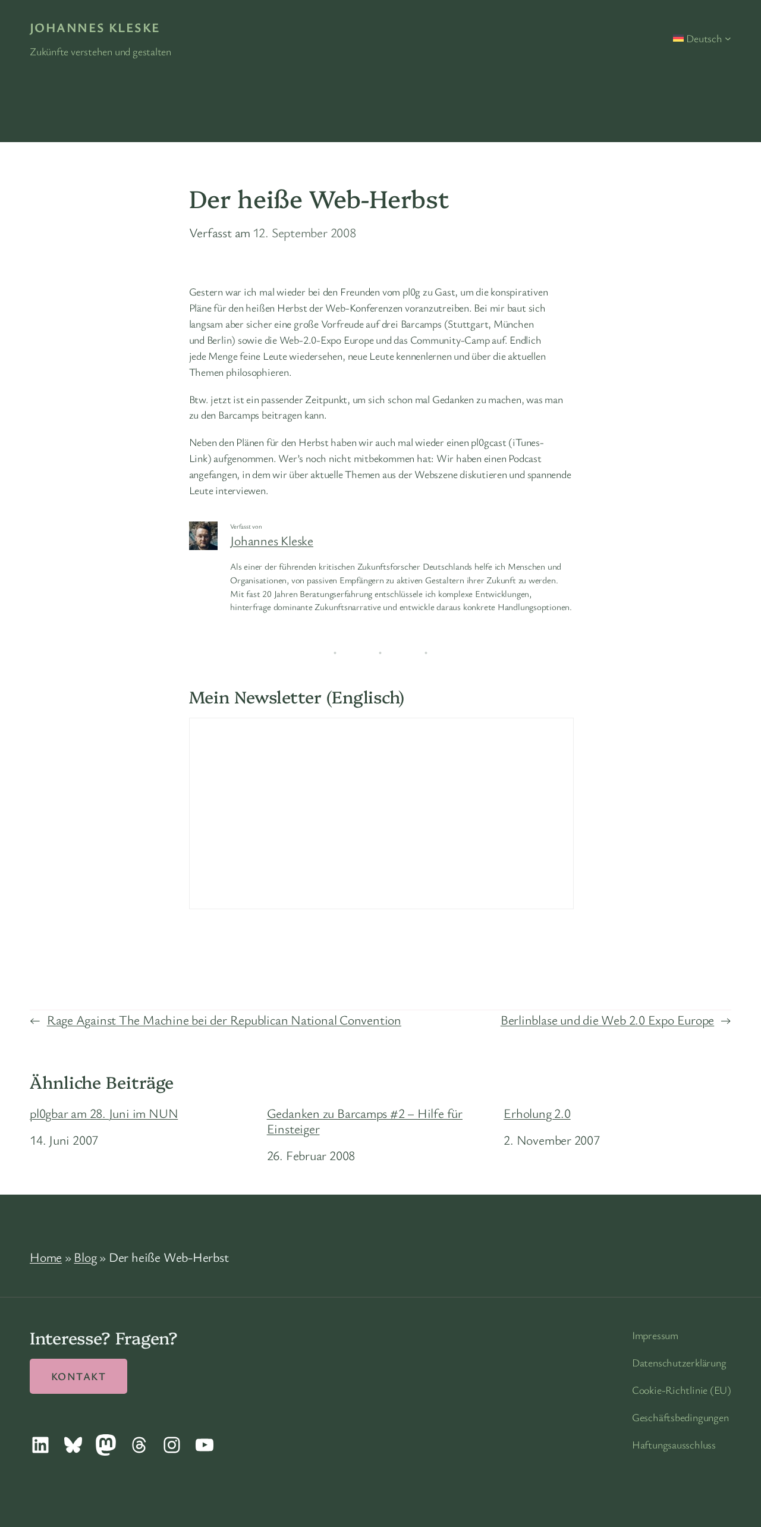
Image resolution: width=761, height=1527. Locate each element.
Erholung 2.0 (537, 1113)
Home (46, 1256)
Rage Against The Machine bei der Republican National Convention (224, 1019)
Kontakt (78, 1376)
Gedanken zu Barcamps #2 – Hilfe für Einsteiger (365, 1120)
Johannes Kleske (95, 27)
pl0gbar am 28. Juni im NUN (104, 1113)
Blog (85, 1256)
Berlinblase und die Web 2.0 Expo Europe (607, 1019)
